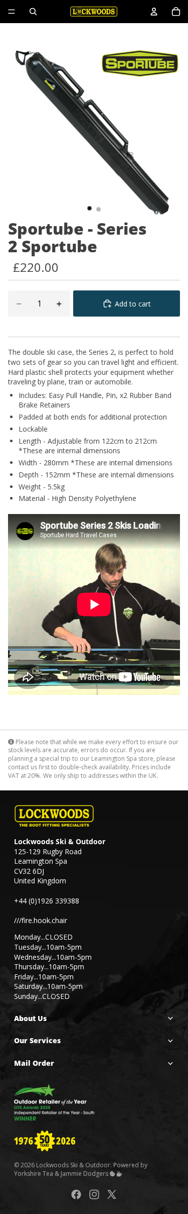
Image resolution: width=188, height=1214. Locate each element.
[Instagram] (94, 1194)
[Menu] (11, 11)
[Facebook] (76, 1194)
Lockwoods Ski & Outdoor (73, 1165)
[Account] (154, 12)
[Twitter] (112, 1194)
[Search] (33, 12)
